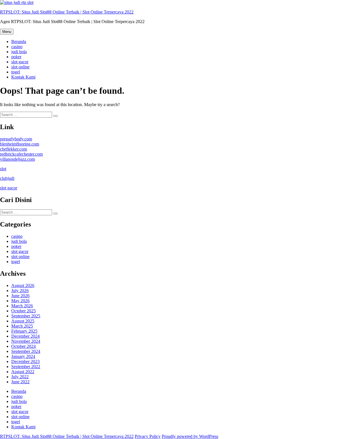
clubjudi (7, 178)
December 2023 (25, 361)
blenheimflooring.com (19, 144)
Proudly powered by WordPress (190, 436)
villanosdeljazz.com (17, 159)
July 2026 (20, 290)
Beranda (18, 41)
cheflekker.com (13, 149)
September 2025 (25, 315)
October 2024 (23, 346)
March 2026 (22, 305)
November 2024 (25, 341)
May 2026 (20, 300)
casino (16, 46)
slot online (20, 66)
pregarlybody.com (16, 138)
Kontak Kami (23, 77)
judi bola (19, 51)
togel (15, 72)
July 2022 (20, 376)
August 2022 (22, 371)
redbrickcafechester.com (21, 154)
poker (16, 56)
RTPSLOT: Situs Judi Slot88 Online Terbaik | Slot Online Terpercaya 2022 (67, 12)
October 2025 (23, 310)
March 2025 (22, 326)
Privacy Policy (148, 436)
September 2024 (25, 351)
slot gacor (19, 61)
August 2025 (22, 321)
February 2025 (24, 331)
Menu (6, 32)
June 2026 (20, 295)
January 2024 (23, 356)
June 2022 (20, 381)
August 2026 (22, 285)
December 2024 (25, 336)
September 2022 (25, 366)
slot (3, 168)
